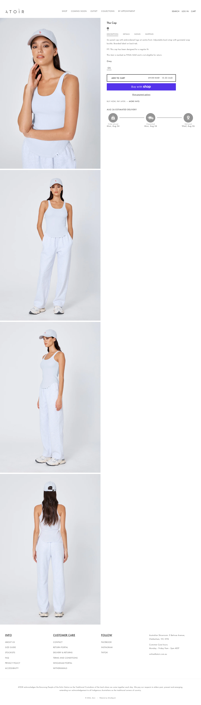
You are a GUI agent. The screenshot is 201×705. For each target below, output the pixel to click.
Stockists (10, 652)
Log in (185, 11)
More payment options (141, 94)
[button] (64, 11)
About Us (10, 642)
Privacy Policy (12, 663)
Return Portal (60, 647)
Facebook (106, 642)
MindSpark (112, 698)
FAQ (7, 657)
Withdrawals (60, 668)
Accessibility (12, 668)
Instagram (107, 647)
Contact (57, 642)
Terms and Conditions (65, 657)
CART (193, 11)
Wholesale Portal (62, 663)
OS (109, 67)
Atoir (93, 698)
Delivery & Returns (63, 652)
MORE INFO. (134, 101)
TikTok (104, 652)
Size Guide (10, 647)
